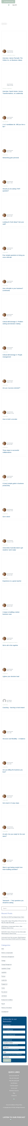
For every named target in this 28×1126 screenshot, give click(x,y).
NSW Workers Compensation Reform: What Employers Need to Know (11, 927)
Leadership (4, 980)
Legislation (3, 972)
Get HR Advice (14, 1083)
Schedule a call (9, 1)
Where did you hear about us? (12, 1054)
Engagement (4, 984)
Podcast (3, 976)
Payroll (3, 1003)
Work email (8, 1029)
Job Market (4, 995)
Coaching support (14, 1085)
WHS (2, 948)
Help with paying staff (14, 1080)
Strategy (3, 960)
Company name (9, 1034)
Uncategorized (4, 1011)
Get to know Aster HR (14, 1075)
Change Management (6, 964)
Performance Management (7, 956)
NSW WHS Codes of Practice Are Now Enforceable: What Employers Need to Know (13, 932)
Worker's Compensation (7, 952)
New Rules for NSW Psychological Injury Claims (12, 917)
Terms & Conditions (10, 1104)
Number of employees (10, 1044)
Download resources (14, 1090)
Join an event (14, 1088)
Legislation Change (5, 968)
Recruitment (4, 992)
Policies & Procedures (6, 1007)
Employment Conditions (7, 999)
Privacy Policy (19, 1104)
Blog (14, 1093)
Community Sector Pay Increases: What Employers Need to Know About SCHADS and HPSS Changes (13, 938)
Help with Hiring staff (14, 1078)
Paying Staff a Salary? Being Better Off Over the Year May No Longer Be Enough (13, 921)
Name (6, 1024)
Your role (7, 1040)
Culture (3, 988)
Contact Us (14, 1095)
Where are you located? (11, 1049)
